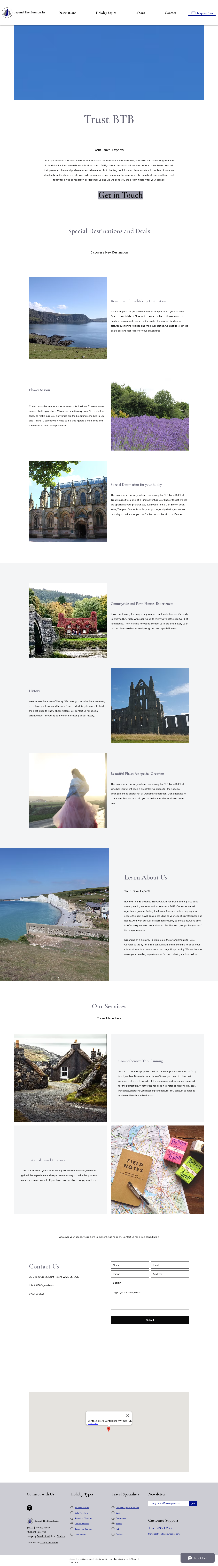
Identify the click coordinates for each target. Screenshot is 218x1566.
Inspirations (121, 1558)
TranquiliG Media (49, 1543)
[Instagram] (29, 1508)
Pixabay (61, 1537)
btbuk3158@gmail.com (41, 1285)
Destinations (85, 1558)
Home (72, 1558)
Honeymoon (80, 1534)
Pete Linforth (43, 1537)
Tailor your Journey (83, 1529)
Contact (73, 1562)
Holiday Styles (103, 1558)
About (134, 1558)
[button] (67, 12)
